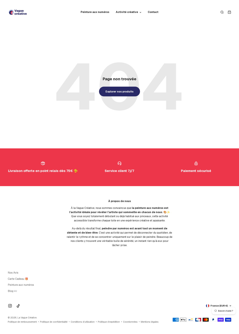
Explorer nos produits (119, 91)
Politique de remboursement (22, 321)
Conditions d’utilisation (83, 321)
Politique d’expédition (109, 321)
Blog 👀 (12, 291)
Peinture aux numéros (95, 12)
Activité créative (127, 12)
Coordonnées (130, 321)
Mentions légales (150, 321)
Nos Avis (13, 272)
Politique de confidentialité (53, 321)
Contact (153, 12)
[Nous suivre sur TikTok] (18, 306)
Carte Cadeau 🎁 (18, 279)
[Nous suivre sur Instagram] (10, 306)
